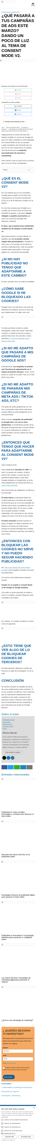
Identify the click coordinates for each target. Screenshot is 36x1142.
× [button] (34, 1108)
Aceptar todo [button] (9, 1137)
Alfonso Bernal (9, 733)
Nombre (5, 1048)
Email (5, 1056)
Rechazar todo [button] (26, 1137)
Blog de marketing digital (12, 127)
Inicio (2, 127)
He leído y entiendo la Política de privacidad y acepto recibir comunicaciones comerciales (16, 1069)
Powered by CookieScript (8, 1140)
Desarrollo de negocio (10, 1091)
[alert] (18, 1124)
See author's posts (12, 752)
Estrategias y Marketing (10, 12)
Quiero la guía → (9, 1077)
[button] (2, 1120)
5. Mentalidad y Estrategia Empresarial (16, 1087)
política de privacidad (10, 1063)
